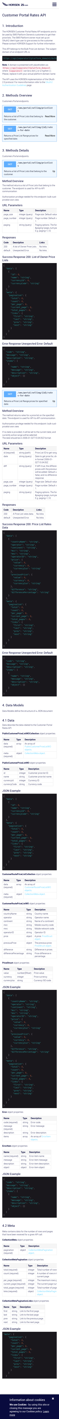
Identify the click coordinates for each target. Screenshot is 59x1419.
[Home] (15, 4)
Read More (50, 116)
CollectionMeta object (35, 753)
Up (53, 171)
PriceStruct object (43, 945)
